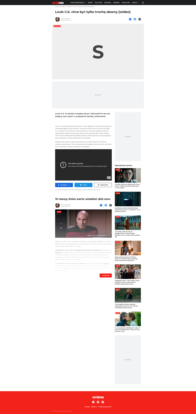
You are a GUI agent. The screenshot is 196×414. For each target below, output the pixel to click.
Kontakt (87, 406)
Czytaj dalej (105, 275)
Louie (94, 189)
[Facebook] (93, 402)
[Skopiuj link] (139, 19)
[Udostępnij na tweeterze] (135, 19)
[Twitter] (98, 402)
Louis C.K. (98, 189)
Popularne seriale (77, 2)
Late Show (71, 189)
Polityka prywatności (104, 406)
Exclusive (98, 2)
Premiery (116, 2)
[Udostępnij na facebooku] (130, 19)
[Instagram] (102, 402)
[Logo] (58, 2)
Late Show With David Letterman (83, 189)
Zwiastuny (126, 2)
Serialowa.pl (57, 6)
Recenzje (107, 2)
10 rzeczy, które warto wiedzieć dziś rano (82, 199)
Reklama (94, 406)
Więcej (134, 2)
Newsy (90, 2)
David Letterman (63, 189)
